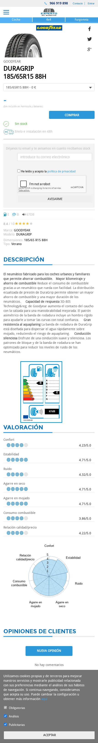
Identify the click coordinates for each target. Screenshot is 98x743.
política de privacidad (61, 171)
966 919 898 (58, 3)
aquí (44, 699)
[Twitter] (91, 38)
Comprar (72, 115)
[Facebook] (91, 28)
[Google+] (91, 49)
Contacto (78, 3)
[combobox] (49, 87)
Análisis (14, 716)
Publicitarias (17, 725)
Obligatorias (17, 708)
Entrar (91, 3)
